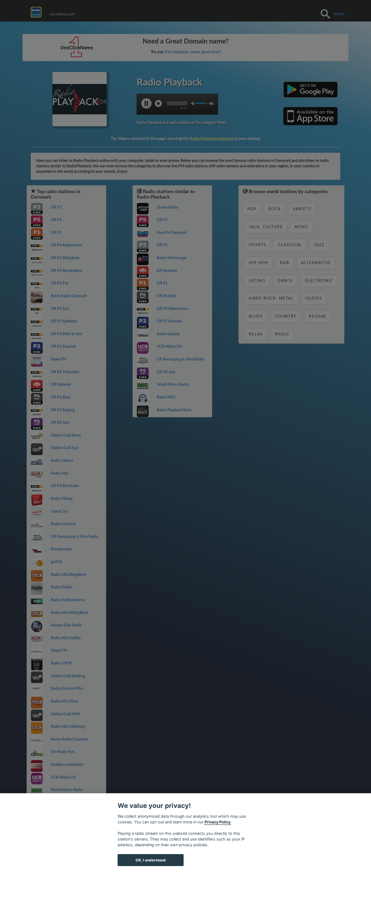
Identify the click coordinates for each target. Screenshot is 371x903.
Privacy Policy (218, 822)
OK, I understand (151, 860)
